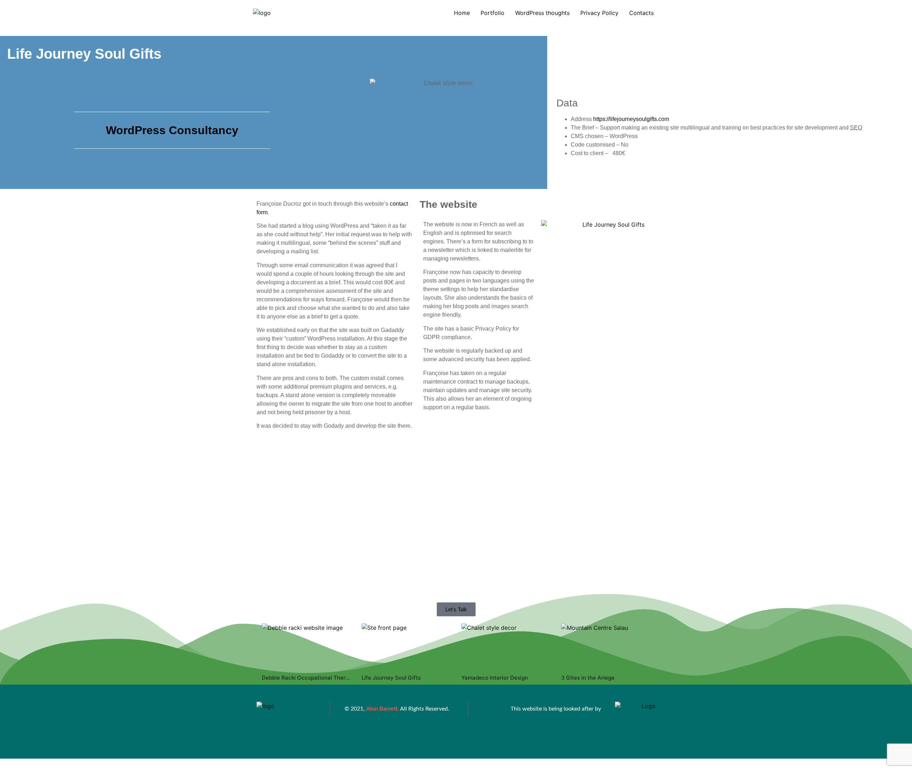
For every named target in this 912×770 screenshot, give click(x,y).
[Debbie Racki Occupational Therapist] (306, 645)
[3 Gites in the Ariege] (605, 645)
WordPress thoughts (542, 12)
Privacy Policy (599, 12)
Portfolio (492, 12)
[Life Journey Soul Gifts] (406, 645)
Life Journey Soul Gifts (391, 677)
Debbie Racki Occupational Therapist (310, 677)
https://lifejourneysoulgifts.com (631, 119)
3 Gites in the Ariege (588, 677)
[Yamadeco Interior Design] (505, 645)
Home (462, 12)
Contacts (641, 12)
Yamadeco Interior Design (494, 677)
